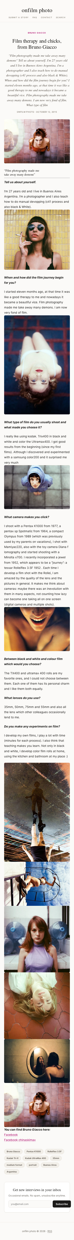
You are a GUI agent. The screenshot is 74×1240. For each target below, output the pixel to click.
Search (60, 17)
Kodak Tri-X (12, 1158)
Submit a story (19, 17)
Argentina (12, 1171)
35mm (56, 1158)
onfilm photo (37, 10)
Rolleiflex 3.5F (54, 1151)
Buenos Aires (50, 1165)
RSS (49, 1231)
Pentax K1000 (34, 1151)
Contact (46, 17)
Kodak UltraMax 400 (35, 1158)
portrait (33, 1165)
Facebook (11, 1134)
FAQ (35, 17)
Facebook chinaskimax (20, 1140)
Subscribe (62, 1204)
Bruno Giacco (37, 33)
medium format (14, 1165)
